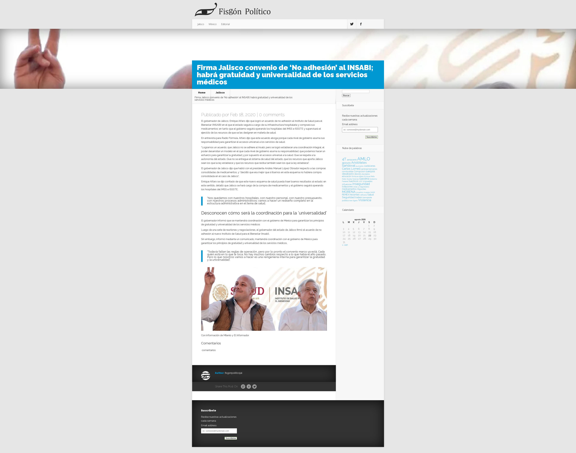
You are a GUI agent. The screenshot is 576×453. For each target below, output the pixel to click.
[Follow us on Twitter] (351, 24)
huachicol (353, 181)
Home (202, 93)
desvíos (357, 174)
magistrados (364, 187)
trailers (358, 197)
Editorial (225, 24)
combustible (347, 171)
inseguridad (361, 184)
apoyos (346, 162)
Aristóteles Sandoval (354, 164)
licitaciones (347, 186)
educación (346, 176)
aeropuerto (352, 160)
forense (355, 179)
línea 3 (356, 187)
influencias (347, 184)
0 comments (272, 114)
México (213, 24)
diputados (366, 174)
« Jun (345, 244)
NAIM (372, 192)
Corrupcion (359, 171)
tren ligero (353, 201)
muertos (359, 192)
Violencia (364, 200)
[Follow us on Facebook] (360, 24)
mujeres (367, 192)
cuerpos (370, 171)
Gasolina (364, 178)
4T (344, 159)
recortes (355, 194)
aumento (359, 166)
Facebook (248, 386)
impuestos (367, 181)
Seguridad (348, 197)
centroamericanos (369, 169)
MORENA (349, 192)
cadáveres (369, 165)
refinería (363, 195)
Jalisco (200, 24)
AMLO (363, 158)
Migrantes (361, 189)
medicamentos (349, 189)
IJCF (360, 181)
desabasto (348, 173)
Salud (370, 194)
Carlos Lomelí (351, 168)
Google (243, 386)
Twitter (254, 386)
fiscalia (349, 179)
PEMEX (345, 194)
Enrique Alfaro (357, 176)
